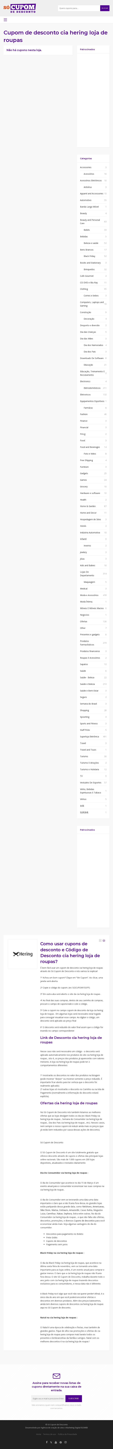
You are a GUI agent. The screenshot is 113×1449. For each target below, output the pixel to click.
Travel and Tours (88, 749)
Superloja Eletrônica (89, 736)
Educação (88, 364)
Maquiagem (89, 582)
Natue (60, 1213)
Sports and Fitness (89, 723)
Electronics (85, 381)
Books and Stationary (90, 262)
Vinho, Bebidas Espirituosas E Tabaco (90, 791)
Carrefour (51, 1213)
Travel (83, 743)
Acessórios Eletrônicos (91, 180)
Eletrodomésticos (92, 388)
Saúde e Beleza (87, 684)
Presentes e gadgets (90, 634)
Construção (85, 312)
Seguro (83, 697)
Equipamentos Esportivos (92, 401)
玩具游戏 (84, 812)
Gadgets (84, 473)
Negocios (84, 614)
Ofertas (83, 621)
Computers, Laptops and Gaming (92, 304)
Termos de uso (49, 1434)
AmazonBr (74, 1210)
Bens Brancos (86, 249)
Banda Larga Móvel (89, 206)
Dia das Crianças (88, 332)
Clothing (84, 289)
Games (83, 480)
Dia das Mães (86, 338)
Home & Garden (88, 506)
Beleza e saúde (91, 243)
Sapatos (84, 664)
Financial (84, 427)
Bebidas (84, 236)
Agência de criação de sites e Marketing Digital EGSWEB (64, 1427)
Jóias (82, 558)
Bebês (87, 229)
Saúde (83, 670)
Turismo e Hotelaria (89, 769)
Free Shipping (86, 460)
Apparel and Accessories (91, 193)
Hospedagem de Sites (90, 519)
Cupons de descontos (84, 1220)
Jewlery (83, 552)
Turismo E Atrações (89, 762)
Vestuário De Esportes (90, 782)
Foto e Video (90, 453)
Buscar (105, 8)
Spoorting (84, 716)
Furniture (84, 466)
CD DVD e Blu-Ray (89, 282)
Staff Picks (85, 730)
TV (81, 776)
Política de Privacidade (67, 1434)
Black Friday (89, 256)
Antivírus (88, 187)
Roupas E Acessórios (90, 657)
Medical (83, 588)
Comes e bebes (91, 295)
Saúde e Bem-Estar (89, 690)
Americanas (98, 1206)
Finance (83, 420)
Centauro (63, 1210)
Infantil (83, 539)
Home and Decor (88, 512)
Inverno (87, 545)
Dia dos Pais (90, 351)
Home (38, 1434)
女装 (82, 805)
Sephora (68, 1213)
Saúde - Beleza (87, 677)
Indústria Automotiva (90, 532)
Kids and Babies (87, 565)
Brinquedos (89, 269)
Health (83, 499)
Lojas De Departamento (87, 573)
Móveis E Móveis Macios (92, 608)
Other (82, 628)
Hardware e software (90, 493)
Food (82, 440)
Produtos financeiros (90, 651)
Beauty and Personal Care (90, 222)
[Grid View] (100, 940)
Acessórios (89, 173)
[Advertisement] (93, 100)
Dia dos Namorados (93, 345)
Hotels (83, 526)
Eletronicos (85, 394)
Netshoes (87, 1206)
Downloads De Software (92, 358)
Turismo (84, 756)
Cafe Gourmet (87, 276)
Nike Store (45, 1210)
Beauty (83, 213)
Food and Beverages (90, 447)
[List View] (104, 940)
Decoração (89, 318)
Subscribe (73, 1398)
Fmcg (82, 434)
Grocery (84, 486)
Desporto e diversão (90, 325)
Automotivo (85, 200)
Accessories (85, 167)
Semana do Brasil (88, 703)
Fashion (84, 414)
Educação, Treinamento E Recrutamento (92, 373)
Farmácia (88, 407)
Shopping (84, 710)
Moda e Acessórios (89, 595)
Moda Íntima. (86, 601)
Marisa (54, 1210)
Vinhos (83, 799)
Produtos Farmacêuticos (87, 643)
